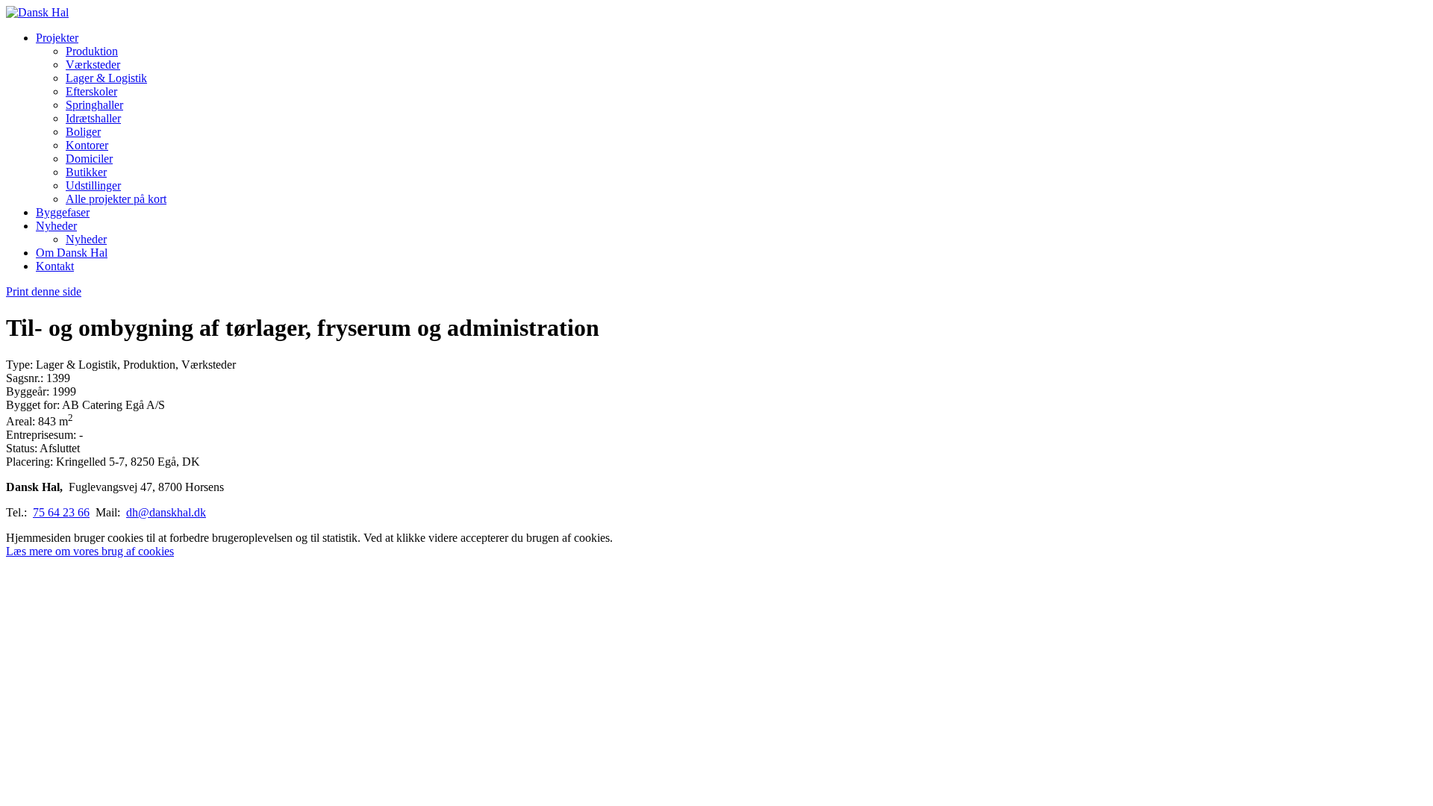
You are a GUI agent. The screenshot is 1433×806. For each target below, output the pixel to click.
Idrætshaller (93, 118)
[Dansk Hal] (37, 12)
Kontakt (55, 266)
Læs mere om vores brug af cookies (90, 551)
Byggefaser (63, 212)
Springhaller (94, 105)
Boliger (83, 131)
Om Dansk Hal (71, 252)
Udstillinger (93, 185)
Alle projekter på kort (116, 199)
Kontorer (87, 145)
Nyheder (56, 225)
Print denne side (43, 291)
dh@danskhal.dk (166, 512)
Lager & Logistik (106, 78)
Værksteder (93, 64)
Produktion (92, 51)
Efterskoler (91, 91)
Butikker (86, 172)
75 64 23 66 (61, 512)
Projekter (57, 37)
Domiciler (89, 158)
